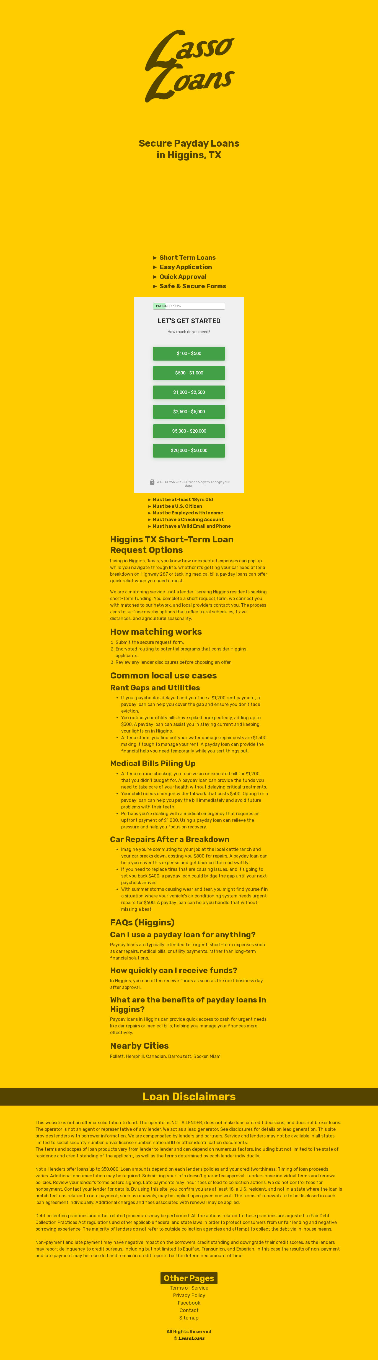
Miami (216, 1056)
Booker (200, 1056)
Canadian (156, 1056)
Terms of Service (189, 1288)
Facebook (189, 1303)
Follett (117, 1056)
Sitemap (189, 1318)
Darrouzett (179, 1056)
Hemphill (135, 1056)
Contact (189, 1310)
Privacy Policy (189, 1295)
